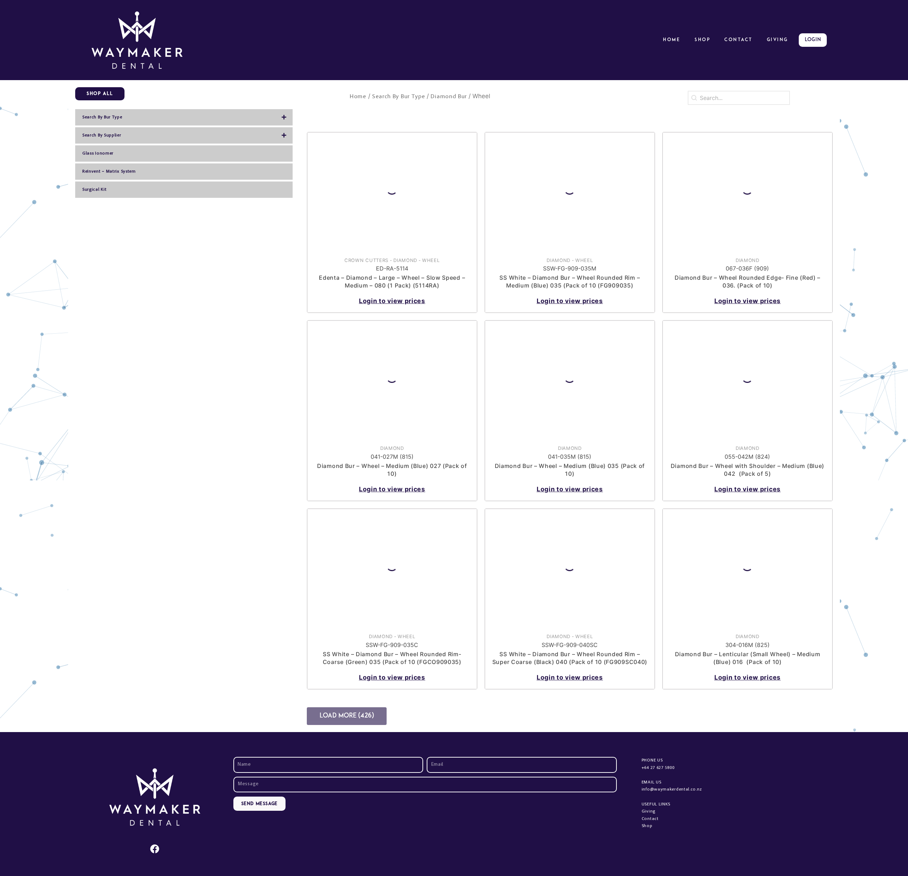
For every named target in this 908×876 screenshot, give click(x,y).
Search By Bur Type (398, 97)
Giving (648, 811)
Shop (702, 40)
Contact (738, 40)
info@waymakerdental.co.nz (672, 789)
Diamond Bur (449, 97)
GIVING (777, 40)
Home (671, 40)
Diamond (405, 260)
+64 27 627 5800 (658, 768)
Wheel (431, 260)
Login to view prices (392, 301)
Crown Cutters (366, 260)
